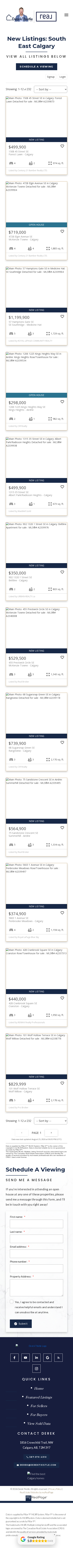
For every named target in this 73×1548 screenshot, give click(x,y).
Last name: (16, 1231)
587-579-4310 (38, 1457)
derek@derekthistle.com (38, 1465)
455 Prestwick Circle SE (23, 664)
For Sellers (38, 1406)
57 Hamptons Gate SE (25, 323)
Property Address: (21, 1276)
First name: (16, 1216)
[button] (36, 66)
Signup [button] (51, 76)
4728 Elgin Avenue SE (23, 238)
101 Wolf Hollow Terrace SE (24, 1090)
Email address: (18, 1246)
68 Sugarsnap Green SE (22, 749)
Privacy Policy (55, 1489)
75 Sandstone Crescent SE (23, 834)
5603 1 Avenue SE (26, 919)
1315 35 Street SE (30, 494)
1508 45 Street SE (21, 153)
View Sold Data (38, 1424)
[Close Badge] (54, 1534)
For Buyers (38, 1415)
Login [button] (62, 76)
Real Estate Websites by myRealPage (36, 1492)
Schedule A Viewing (36, 66)
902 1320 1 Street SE (20, 579)
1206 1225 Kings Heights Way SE (27, 408)
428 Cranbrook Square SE (23, 1005)
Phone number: (19, 1261)
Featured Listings (38, 1398)
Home (39, 1389)
